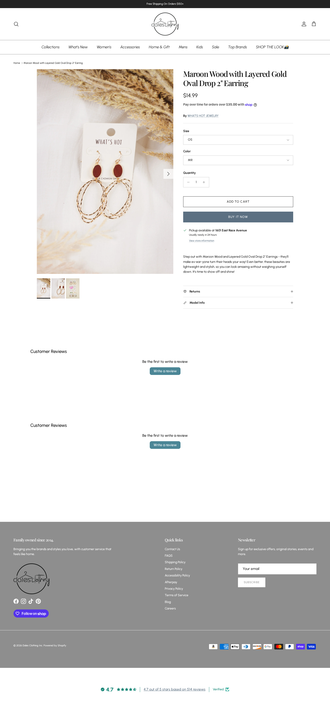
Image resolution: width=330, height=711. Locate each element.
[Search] (16, 24)
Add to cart (238, 202)
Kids (199, 47)
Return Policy (173, 569)
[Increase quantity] (205, 182)
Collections (50, 47)
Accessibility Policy (177, 575)
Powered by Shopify (55, 645)
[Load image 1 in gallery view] (105, 171)
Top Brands (237, 47)
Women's (104, 47)
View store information (201, 240)
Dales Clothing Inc (32, 645)
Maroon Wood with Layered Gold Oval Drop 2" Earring (53, 63)
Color (187, 151)
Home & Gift (159, 47)
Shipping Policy (175, 562)
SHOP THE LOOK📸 (272, 47)
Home (16, 63)
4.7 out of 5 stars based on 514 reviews (174, 689)
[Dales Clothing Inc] (165, 24)
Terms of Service (176, 595)
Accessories (130, 47)
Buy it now (238, 217)
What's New (78, 47)
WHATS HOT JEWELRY (203, 116)
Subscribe (252, 582)
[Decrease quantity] (187, 182)
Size (186, 131)
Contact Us (172, 549)
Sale (215, 47)
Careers (170, 608)
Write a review (165, 371)
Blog (168, 602)
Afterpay (171, 582)
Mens (183, 47)
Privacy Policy (174, 589)
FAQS (169, 556)
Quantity (189, 173)
